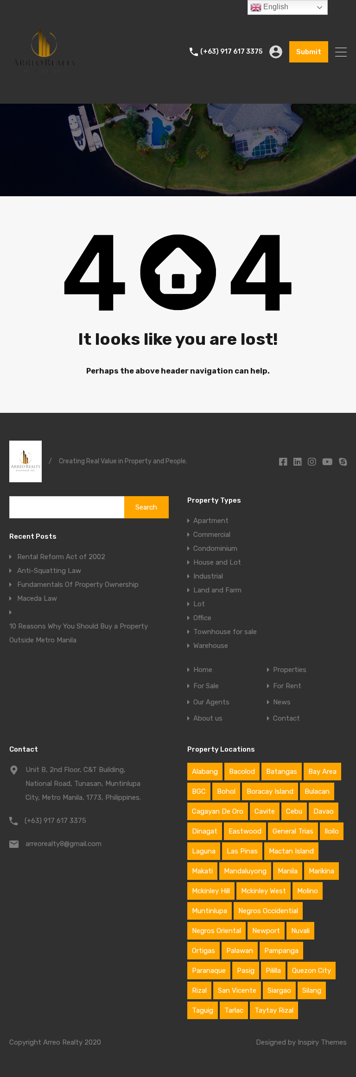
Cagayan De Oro (217, 811)
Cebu (294, 811)
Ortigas (203, 950)
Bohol (226, 791)
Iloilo (331, 831)
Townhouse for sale (225, 632)
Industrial (208, 576)
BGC (199, 791)
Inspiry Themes (322, 1042)
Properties (289, 669)
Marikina (321, 871)
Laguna (204, 851)
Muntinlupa (209, 911)
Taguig (202, 1010)
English (274, 7)
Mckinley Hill (211, 891)
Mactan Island (291, 851)
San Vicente (237, 990)
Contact (286, 718)
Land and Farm (217, 590)
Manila (288, 871)
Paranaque (209, 970)
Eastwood (245, 831)
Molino (307, 891)
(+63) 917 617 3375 (231, 52)
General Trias (293, 831)
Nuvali (300, 931)
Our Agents (211, 702)
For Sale (206, 686)
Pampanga (281, 950)
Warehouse (210, 645)
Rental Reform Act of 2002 (61, 557)
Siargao (279, 990)
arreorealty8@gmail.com (63, 844)
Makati (202, 871)
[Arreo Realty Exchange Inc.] (44, 92)
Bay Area (322, 771)
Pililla (273, 970)
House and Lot (217, 562)
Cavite (264, 811)
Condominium (215, 548)
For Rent (287, 686)
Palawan (239, 950)
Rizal (199, 990)
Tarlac (233, 1010)
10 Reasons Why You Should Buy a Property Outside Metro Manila (78, 633)
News (282, 702)
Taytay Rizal (273, 1010)
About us (207, 718)
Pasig (245, 970)
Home (202, 669)
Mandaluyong (245, 871)
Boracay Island (270, 791)
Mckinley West (263, 891)
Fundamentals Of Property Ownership (78, 584)
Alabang (205, 771)
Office (202, 618)
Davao (323, 811)
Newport (266, 931)
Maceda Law (37, 598)
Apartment (211, 521)
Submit (308, 52)
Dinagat (204, 831)
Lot (199, 604)
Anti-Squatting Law (49, 571)
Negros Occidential (268, 911)
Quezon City (311, 970)
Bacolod (242, 771)
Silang (311, 990)
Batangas (281, 771)
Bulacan (317, 791)
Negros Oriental (216, 931)
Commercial (211, 534)
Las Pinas (242, 851)
